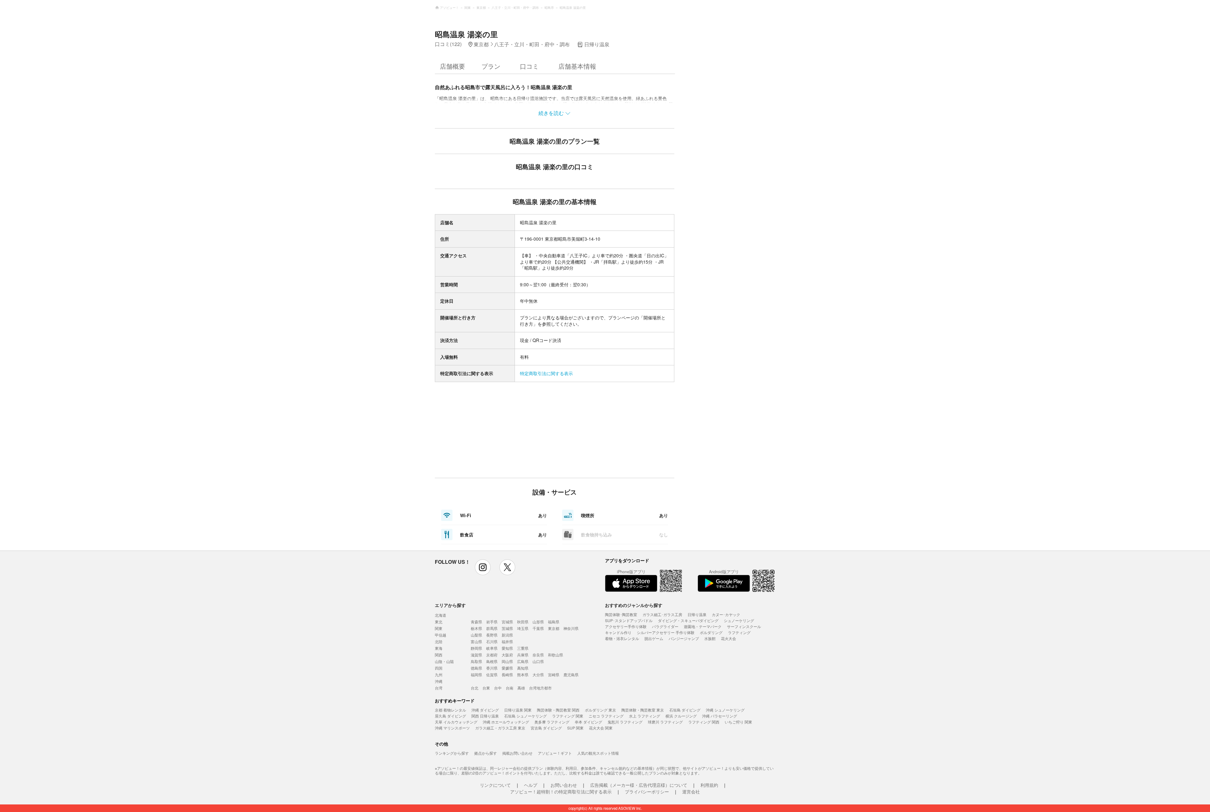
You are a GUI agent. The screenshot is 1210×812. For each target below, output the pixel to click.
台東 (486, 687)
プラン (490, 66)
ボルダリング (711, 632)
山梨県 (476, 635)
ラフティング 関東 (567, 715)
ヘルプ (530, 785)
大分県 (538, 674)
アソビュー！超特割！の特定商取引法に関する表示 (561, 791)
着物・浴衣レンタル (622, 638)
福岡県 (476, 674)
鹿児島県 (571, 674)
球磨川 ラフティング (665, 721)
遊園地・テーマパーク (703, 626)
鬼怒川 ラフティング (625, 721)
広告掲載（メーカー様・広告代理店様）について (638, 785)
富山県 (476, 641)
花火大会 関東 (601, 727)
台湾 (438, 687)
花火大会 (728, 638)
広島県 (522, 661)
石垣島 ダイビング (684, 709)
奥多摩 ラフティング (551, 721)
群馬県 (492, 628)
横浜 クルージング (681, 715)
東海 (438, 648)
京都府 (492, 654)
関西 (438, 654)
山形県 (538, 621)
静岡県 (476, 648)
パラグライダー (665, 626)
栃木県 (476, 628)
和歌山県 (555, 654)
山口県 (538, 661)
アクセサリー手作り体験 (626, 626)
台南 (509, 687)
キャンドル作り (618, 632)
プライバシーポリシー (647, 791)
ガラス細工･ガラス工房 (662, 614)
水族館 (710, 638)
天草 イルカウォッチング (456, 721)
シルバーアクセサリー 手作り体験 (665, 632)
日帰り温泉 (697, 614)
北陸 (438, 641)
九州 (438, 674)
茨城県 (507, 628)
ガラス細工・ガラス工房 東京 (500, 727)
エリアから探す (450, 605)
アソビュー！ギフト (555, 753)
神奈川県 (571, 628)
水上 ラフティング (644, 715)
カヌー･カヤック (726, 614)
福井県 (507, 641)
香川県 (492, 668)
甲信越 (440, 635)
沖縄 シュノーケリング (725, 709)
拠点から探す (485, 753)
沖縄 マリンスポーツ (452, 727)
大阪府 (507, 654)
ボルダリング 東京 (600, 709)
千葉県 (538, 628)
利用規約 (709, 785)
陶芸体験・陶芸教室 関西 (558, 709)
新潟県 (507, 635)
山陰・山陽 (444, 661)
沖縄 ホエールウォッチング (506, 721)
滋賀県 (476, 654)
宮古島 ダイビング (546, 727)
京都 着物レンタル (450, 709)
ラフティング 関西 (703, 721)
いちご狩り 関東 (738, 721)
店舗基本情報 (577, 66)
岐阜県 (492, 648)
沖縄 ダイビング (485, 709)
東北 (438, 621)
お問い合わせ (563, 785)
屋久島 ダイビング (450, 715)
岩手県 (492, 621)
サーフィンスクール (744, 626)
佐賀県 (492, 674)
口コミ (529, 66)
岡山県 (507, 661)
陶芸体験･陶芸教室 (621, 614)
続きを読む (551, 113)
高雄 (521, 687)
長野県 (492, 635)
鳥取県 (476, 661)
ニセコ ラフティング (606, 715)
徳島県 (476, 668)
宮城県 (507, 621)
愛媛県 (507, 668)
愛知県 (507, 648)
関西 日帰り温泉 (485, 715)
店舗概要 (452, 66)
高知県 (522, 668)
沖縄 (438, 681)
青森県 (476, 621)
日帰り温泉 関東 (518, 709)
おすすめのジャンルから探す (633, 605)
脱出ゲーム (653, 638)
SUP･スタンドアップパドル (629, 620)
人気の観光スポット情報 (598, 753)
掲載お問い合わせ (517, 753)
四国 (438, 668)
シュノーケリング (739, 620)
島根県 (492, 661)
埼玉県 (522, 628)
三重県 (522, 648)
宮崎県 (553, 674)
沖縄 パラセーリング (719, 715)
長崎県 (507, 674)
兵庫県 (522, 654)
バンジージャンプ (684, 638)
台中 (498, 687)
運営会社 (691, 791)
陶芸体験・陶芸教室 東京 (642, 709)
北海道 (440, 615)
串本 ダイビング (588, 721)
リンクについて (495, 785)
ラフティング (739, 632)
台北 (474, 687)
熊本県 (522, 674)
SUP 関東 (575, 727)
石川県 (492, 641)
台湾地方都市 (540, 687)
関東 (438, 628)
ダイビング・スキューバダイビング (688, 620)
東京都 (553, 628)
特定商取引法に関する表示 (546, 373)
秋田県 (522, 621)
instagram (483, 567)
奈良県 (538, 654)
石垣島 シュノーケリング (525, 715)
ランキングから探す (452, 753)
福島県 (553, 621)
